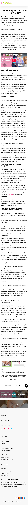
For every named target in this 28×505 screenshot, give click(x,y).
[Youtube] (4, 429)
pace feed (10, 194)
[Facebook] (14, 429)
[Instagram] (1, 429)
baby (6, 385)
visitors (9, 385)
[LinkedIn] (11, 429)
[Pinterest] (8, 429)
